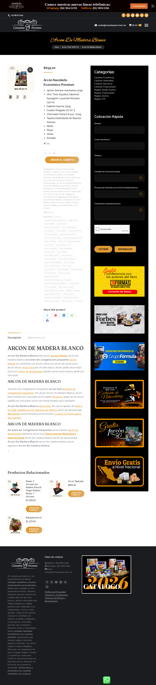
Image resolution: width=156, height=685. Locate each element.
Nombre (98, 124)
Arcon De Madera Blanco (69, 183)
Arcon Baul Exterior (69, 227)
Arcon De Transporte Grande (70, 241)
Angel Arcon (58, 172)
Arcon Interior (50, 252)
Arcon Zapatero (66, 194)
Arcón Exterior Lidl (63, 245)
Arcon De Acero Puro (54, 180)
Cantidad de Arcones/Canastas (107, 172)
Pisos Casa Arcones (52, 301)
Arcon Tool (52, 194)
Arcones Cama (64, 273)
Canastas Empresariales (105, 87)
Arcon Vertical (50, 269)
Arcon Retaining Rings (53, 262)
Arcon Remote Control (67, 259)
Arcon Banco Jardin (53, 175)
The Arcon (78, 301)
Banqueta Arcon (34, 517)
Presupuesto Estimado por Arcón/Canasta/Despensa (116, 188)
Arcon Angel (61, 224)
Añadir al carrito (62, 159)
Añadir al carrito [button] (34, 509)
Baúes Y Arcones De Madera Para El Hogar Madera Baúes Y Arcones (33, 489)
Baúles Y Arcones (73, 290)
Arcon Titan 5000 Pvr (52, 266)
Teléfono (98, 156)
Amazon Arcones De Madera (55, 220)
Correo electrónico (102, 140)
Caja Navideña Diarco (53, 294)
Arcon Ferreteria (51, 248)
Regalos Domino (101, 96)
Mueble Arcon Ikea (71, 297)
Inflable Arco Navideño (61, 205)
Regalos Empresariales (104, 93)
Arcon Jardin (57, 191)
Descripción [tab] (14, 337)
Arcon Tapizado (75, 481)
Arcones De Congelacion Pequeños (61, 197)
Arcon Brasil (57, 177)
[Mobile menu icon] (146, 25)
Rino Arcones (67, 301)
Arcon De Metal (51, 186)
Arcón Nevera (67, 255)
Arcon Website (63, 269)
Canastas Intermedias (104, 81)
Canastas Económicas (104, 77)
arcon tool (28, 367)
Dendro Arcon (69, 294)
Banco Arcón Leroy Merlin (54, 290)
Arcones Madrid (50, 287)
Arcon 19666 (71, 172)
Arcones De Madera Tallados (58, 200)
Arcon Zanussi (76, 269)
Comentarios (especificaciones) (107, 204)
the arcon (57, 396)
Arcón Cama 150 (72, 177)
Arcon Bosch (49, 231)
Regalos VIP (99, 99)
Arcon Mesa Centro (52, 255)
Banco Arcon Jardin (60, 202)
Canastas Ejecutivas (103, 84)
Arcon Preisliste (50, 259)
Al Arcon (58, 217)
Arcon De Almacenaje (53, 238)
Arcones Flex (74, 283)
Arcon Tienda (69, 262)
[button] (30, 70)
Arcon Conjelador (51, 234)
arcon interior (59, 355)
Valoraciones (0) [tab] (36, 337)
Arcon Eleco (65, 186)
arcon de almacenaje (30, 371)
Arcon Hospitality (62, 188)
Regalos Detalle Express (105, 90)
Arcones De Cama (51, 276)
